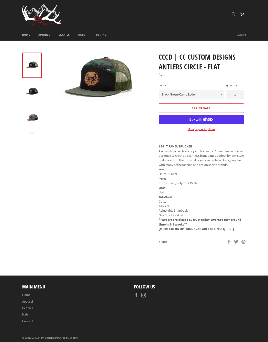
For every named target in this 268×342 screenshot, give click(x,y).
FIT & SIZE (164, 206)
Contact (102, 34)
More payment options (201, 129)
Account (241, 34)
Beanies (64, 34)
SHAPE (162, 169)
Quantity (231, 85)
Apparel (44, 34)
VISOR (162, 187)
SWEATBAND (165, 197)
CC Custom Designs (42, 337)
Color (162, 85)
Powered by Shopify (66, 337)
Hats (82, 34)
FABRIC (162, 178)
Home (26, 34)
